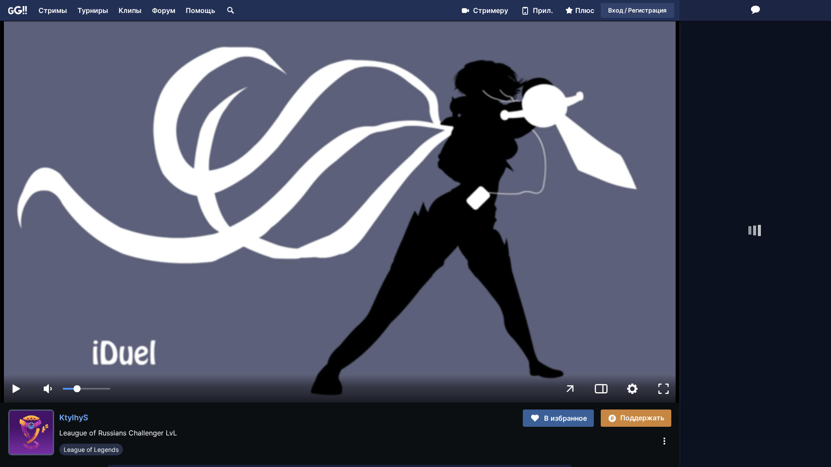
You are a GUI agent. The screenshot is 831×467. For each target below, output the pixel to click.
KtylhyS (73, 417)
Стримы (53, 10)
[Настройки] (632, 388)
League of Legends (91, 449)
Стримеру (490, 10)
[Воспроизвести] (16, 388)
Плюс (584, 10)
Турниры (92, 10)
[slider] (86, 389)
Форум (163, 10)
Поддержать (642, 417)
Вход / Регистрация (637, 10)
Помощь (200, 10)
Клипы (130, 10)
